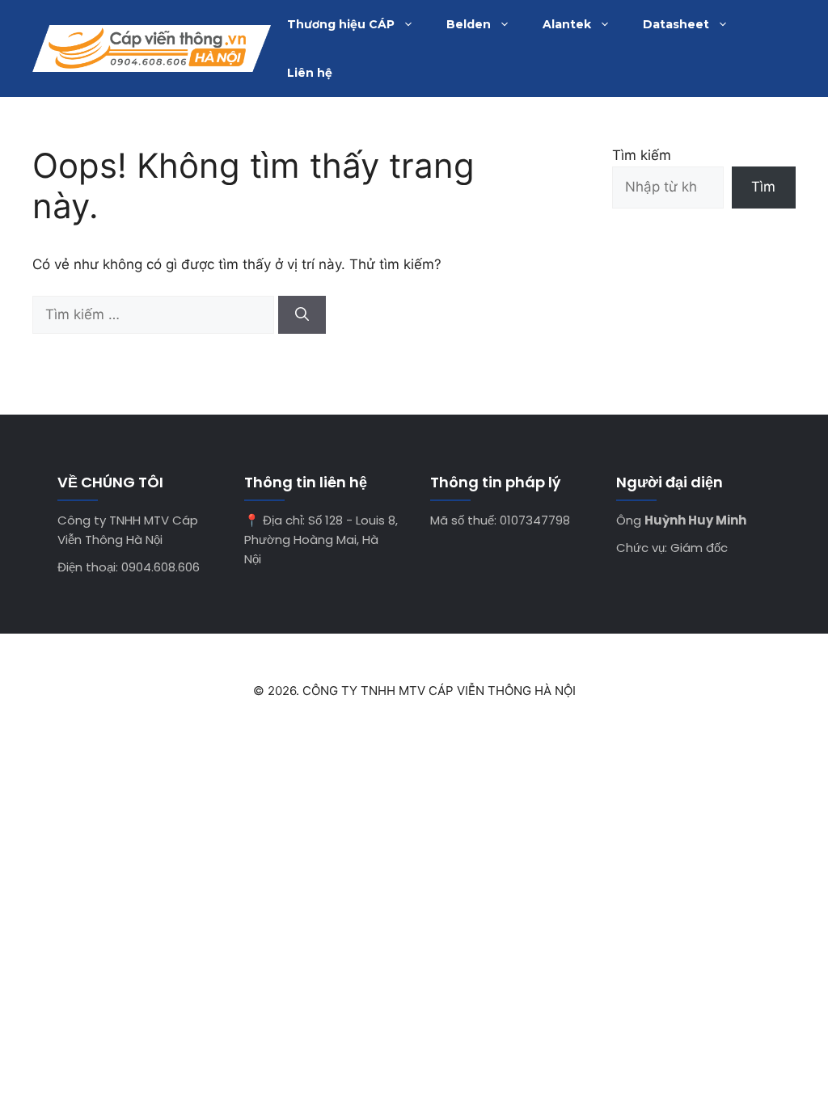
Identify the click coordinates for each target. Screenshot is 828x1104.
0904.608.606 (160, 566)
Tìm (763, 187)
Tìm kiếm (641, 155)
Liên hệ (309, 72)
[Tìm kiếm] (302, 315)
